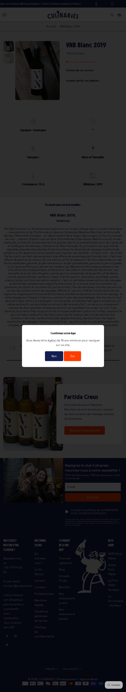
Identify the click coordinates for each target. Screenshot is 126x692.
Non (54, 356)
